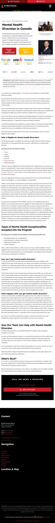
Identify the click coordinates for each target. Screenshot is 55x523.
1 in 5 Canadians (25, 93)
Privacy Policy (18, 521)
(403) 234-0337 (7, 434)
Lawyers (3, 453)
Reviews (3, 460)
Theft (5, 152)
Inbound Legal (46, 517)
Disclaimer (37, 521)
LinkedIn (9, 440)
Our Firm (3, 451)
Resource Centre (6, 462)
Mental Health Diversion (13, 101)
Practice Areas (5, 455)
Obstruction (7, 161)
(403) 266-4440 (9, 432)
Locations (4, 464)
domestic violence (42, 172)
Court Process (5, 457)
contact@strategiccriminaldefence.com (10, 437)
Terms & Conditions (28, 521)
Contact (3, 466)
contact (26, 84)
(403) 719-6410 (9, 430)
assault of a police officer (15, 172)
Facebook (3, 440)
